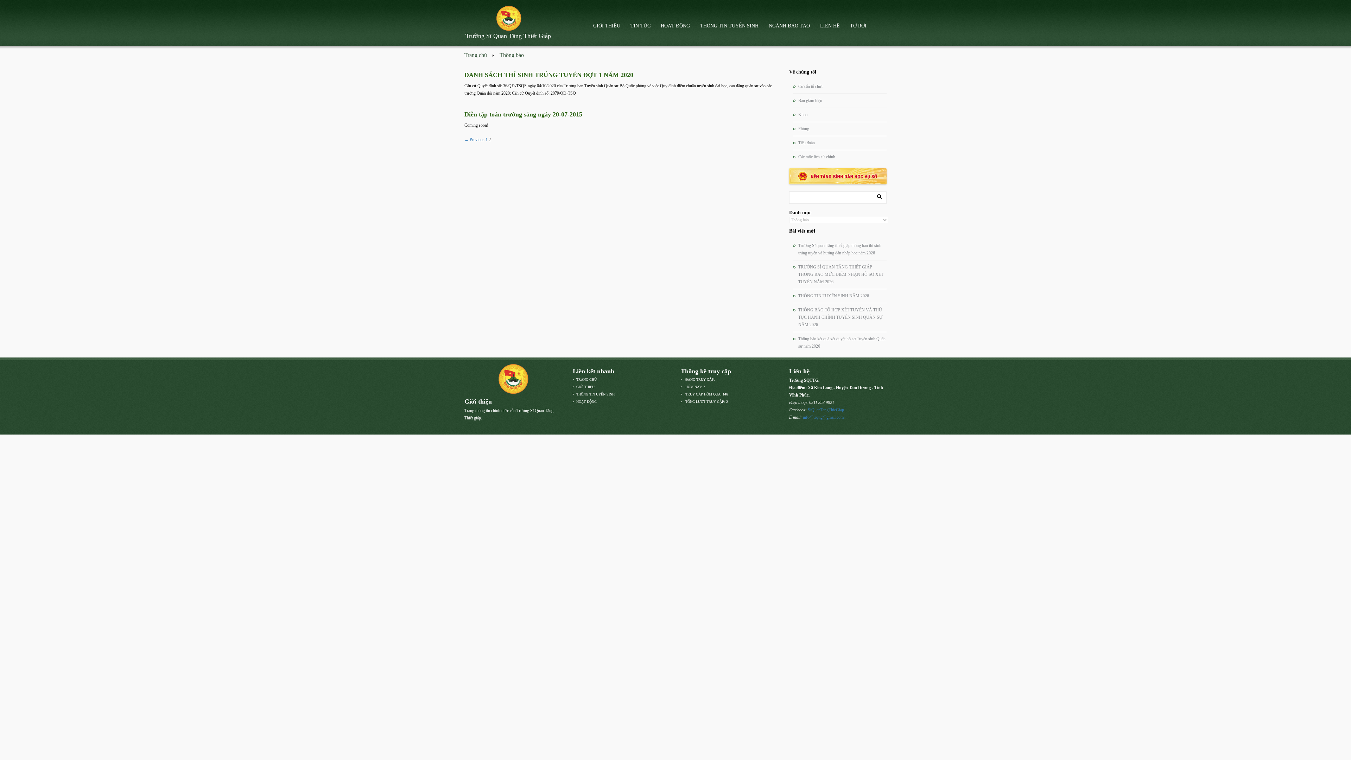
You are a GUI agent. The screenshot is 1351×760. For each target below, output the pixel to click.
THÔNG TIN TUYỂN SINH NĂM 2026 (833, 295)
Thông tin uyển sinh (595, 394)
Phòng (803, 128)
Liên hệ (830, 25)
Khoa (802, 114)
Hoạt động (675, 25)
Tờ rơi (858, 25)
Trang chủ (475, 55)
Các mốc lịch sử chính (816, 156)
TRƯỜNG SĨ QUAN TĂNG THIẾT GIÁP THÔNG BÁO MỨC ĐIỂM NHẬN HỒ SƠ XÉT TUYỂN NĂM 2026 (840, 274)
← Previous (474, 139)
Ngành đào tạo (789, 25)
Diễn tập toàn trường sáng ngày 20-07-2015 (523, 114)
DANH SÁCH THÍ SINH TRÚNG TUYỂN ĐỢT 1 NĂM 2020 (548, 74)
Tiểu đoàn (806, 142)
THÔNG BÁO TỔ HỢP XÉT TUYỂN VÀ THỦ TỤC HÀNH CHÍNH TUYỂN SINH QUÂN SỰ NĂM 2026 (840, 317)
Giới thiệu (606, 25)
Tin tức (640, 25)
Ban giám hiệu (810, 100)
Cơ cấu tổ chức (810, 86)
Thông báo (512, 55)
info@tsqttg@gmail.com (823, 417)
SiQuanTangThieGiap (826, 409)
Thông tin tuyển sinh (729, 25)
